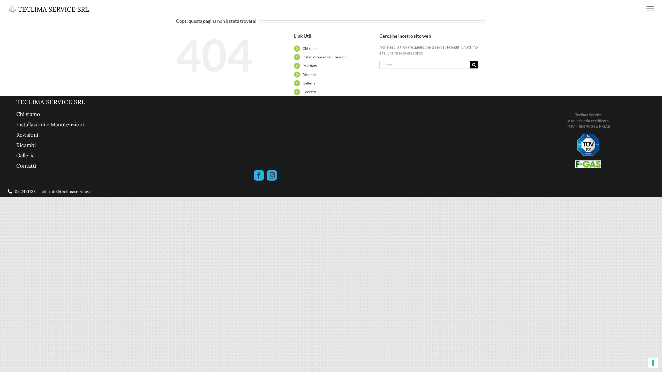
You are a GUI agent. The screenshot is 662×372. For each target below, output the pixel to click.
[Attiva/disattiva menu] (650, 8)
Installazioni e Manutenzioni (325, 57)
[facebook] (259, 175)
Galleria (309, 83)
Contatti (309, 92)
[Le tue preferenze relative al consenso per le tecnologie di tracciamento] (653, 363)
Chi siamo (311, 48)
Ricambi (309, 74)
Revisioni (310, 66)
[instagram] (272, 175)
